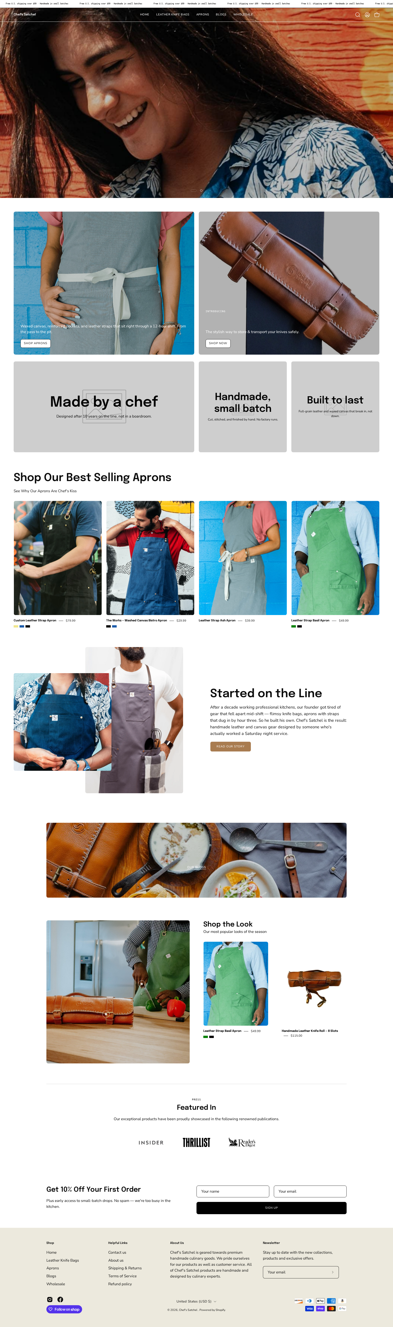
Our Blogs (196, 867)
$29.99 (181, 621)
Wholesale (55, 1284)
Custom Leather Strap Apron (35, 620)
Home (51, 1252)
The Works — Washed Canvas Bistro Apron (136, 620)
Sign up (271, 1208)
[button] (221, 15)
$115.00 (296, 1036)
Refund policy (120, 1284)
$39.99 (250, 621)
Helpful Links (117, 1243)
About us (115, 1260)
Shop (50, 1243)
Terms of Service (122, 1276)
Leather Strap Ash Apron (217, 620)
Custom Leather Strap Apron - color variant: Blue (22, 626)
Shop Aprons (35, 343)
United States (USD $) (194, 1301)
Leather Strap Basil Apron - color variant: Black (299, 626)
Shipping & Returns (125, 1268)
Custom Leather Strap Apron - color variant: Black (27, 626)
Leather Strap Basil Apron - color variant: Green (293, 626)
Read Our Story (231, 746)
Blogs (51, 1276)
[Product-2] (106, 1014)
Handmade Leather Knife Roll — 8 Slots (310, 1031)
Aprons (52, 1268)
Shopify (220, 1310)
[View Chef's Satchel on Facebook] (60, 1299)
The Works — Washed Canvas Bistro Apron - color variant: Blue (114, 626)
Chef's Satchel (25, 14)
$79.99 (71, 621)
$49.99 (344, 621)
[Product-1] (141, 984)
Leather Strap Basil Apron (310, 620)
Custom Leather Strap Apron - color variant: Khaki (16, 626)
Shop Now (218, 343)
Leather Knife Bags (62, 1260)
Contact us (117, 1252)
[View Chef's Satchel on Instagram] (49, 1299)
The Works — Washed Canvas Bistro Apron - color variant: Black (108, 626)
